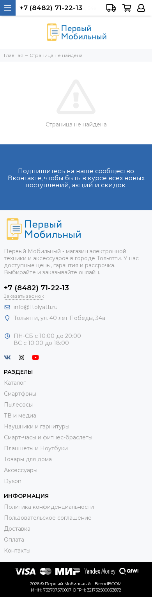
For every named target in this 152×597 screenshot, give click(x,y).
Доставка (17, 528)
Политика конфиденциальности (49, 506)
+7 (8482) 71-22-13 (36, 288)
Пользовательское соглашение (48, 517)
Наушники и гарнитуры (36, 426)
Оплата (14, 539)
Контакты (17, 550)
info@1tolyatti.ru (36, 307)
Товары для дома (28, 459)
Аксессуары (20, 470)
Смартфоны (20, 393)
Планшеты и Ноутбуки (36, 448)
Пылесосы (18, 404)
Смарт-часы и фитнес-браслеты (48, 437)
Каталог (15, 382)
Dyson (12, 481)
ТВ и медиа (20, 415)
